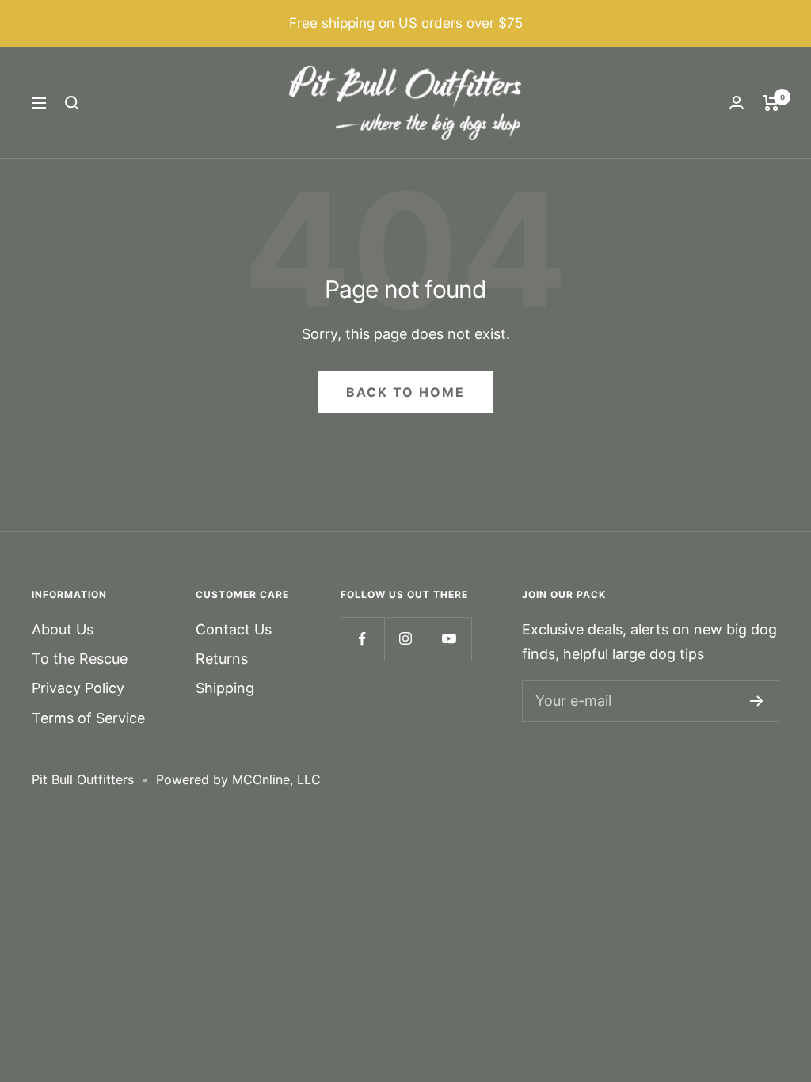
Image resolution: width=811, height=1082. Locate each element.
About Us (62, 629)
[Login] (736, 102)
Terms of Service (88, 718)
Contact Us (234, 629)
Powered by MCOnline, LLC (238, 779)
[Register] (756, 701)
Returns (222, 658)
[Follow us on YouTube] (449, 639)
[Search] (72, 103)
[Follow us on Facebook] (362, 639)
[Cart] (771, 103)
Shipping (225, 688)
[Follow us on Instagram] (406, 639)
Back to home (405, 392)
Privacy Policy (78, 688)
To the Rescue (80, 658)
